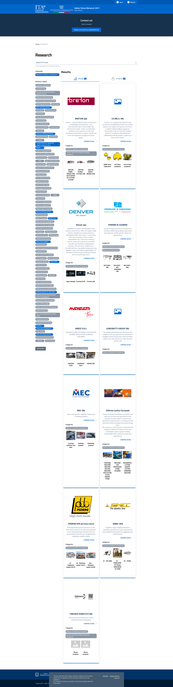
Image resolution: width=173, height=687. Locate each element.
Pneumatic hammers (41, 235)
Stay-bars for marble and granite (45, 300)
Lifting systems (40, 198)
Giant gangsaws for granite (43, 188)
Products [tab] (120, 78)
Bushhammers (40, 114)
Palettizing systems (90, 444)
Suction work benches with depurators (46, 307)
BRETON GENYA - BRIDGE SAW (91, 172)
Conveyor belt (53, 137)
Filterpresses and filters (42, 171)
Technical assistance (41, 310)
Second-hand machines (42, 268)
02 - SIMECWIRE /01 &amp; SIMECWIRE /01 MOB (117, 565)
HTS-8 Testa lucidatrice (127, 165)
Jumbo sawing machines (42, 195)
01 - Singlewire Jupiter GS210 (70, 565)
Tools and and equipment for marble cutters (46, 315)
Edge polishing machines (52, 161)
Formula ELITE (80, 281)
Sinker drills (52, 275)
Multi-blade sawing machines (44, 228)
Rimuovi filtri (40, 349)
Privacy (106, 676)
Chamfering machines (42, 127)
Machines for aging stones (43, 205)
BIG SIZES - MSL (127, 266)
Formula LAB (91, 281)
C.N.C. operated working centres (44, 117)
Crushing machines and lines (70, 445)
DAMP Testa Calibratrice (107, 165)
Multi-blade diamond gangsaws (44, 225)
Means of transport (41, 218)
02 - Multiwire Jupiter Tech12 (80, 564)
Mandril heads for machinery (44, 209)
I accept (117, 678)
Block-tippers (40, 110)
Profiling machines (41, 244)
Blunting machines (51, 110)
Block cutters (55, 104)
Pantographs (39, 232)
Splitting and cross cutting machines (46, 289)
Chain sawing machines (42, 124)
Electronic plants (40, 164)
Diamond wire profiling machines (45, 154)
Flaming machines (41, 174)
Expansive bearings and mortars (45, 168)
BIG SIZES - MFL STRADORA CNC (117, 268)
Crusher (40, 140)
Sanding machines (41, 265)
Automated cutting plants (43, 85)
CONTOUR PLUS (71, 364)
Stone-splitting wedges (42, 304)
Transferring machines (42, 319)
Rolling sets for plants (42, 262)
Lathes (55, 195)
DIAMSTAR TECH (80, 364)
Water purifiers (40, 331)
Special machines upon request (44, 285)
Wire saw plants (50, 341)
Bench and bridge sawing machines (45, 101)
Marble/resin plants (41, 215)
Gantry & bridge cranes (42, 185)
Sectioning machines (41, 272)
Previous (64, 169)
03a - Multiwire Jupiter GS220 (90, 565)
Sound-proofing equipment (43, 282)
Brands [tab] (82, 78)
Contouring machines (42, 137)
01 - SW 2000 (107, 561)
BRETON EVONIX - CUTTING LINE (80, 172)
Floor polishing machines (43, 178)
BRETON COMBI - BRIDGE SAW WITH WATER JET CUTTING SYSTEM (71, 175)
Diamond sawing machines (43, 151)
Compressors (39, 131)
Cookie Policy (115, 676)
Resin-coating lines (53, 258)
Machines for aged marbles (43, 202)
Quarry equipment (41, 258)
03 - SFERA (127, 561)
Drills (39, 161)
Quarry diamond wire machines (44, 255)
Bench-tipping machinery (43, 104)
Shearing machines (41, 275)
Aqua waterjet (70, 281)
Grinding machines (41, 191)
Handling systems (81, 444)
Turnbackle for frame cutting (43, 323)
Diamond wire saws (41, 157)
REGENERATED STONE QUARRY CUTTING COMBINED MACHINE (127, 468)
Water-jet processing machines (44, 337)
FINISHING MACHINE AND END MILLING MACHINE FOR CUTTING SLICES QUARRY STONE (107, 471)
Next (98, 169)
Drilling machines (53, 157)
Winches (39, 341)
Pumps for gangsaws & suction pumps (46, 248)
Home (37, 44)
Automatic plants (40, 88)
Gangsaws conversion (42, 181)
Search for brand (42, 62)
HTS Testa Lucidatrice (117, 165)
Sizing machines (40, 279)
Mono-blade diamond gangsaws (45, 221)
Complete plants (54, 127)
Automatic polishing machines (44, 97)
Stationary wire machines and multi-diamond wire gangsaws (46, 296)
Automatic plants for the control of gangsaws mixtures (45, 93)
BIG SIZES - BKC (107, 266)
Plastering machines (51, 232)
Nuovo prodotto (75, 653)
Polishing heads (53, 235)
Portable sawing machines (43, 238)
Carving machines (41, 120)
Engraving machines (52, 164)
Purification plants (41, 251)
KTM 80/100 (91, 363)
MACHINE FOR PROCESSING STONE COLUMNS (117, 467)
